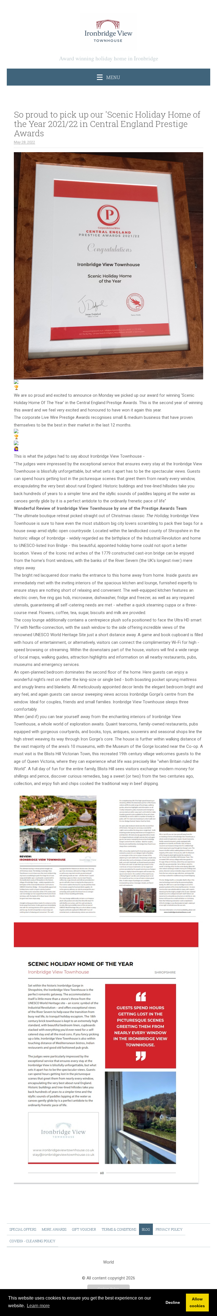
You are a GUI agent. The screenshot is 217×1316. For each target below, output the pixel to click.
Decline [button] (173, 1302)
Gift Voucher (84, 1229)
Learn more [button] (38, 1305)
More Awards (54, 1229)
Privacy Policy (169, 1229)
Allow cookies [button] (197, 1302)
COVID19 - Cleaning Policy (32, 1241)
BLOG (146, 1229)
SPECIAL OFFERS (23, 1229)
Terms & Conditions (119, 1229)
